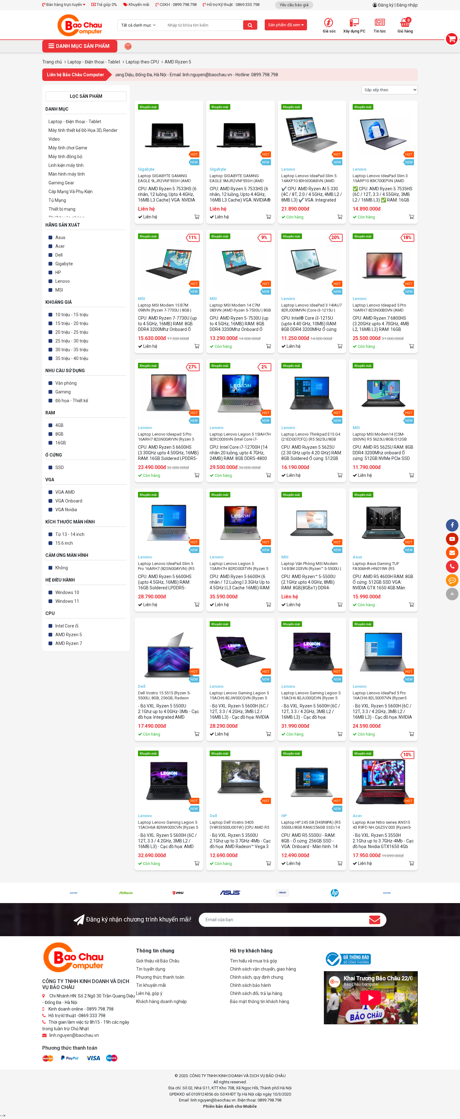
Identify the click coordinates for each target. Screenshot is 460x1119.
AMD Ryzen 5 (68, 634)
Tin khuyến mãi (151, 985)
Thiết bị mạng (62, 209)
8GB (59, 434)
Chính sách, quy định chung (256, 977)
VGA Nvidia (66, 509)
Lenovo (62, 281)
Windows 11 (67, 601)
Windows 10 (67, 592)
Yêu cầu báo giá (294, 4)
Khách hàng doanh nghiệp (161, 1001)
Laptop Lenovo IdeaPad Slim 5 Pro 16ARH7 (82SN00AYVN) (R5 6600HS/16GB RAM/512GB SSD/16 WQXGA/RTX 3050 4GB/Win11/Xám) (166, 566)
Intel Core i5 (67, 625)
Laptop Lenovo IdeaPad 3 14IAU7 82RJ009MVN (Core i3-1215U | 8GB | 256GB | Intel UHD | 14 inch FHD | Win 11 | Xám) (311, 308)
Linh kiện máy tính (66, 165)
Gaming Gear (61, 182)
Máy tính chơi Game (68, 147)
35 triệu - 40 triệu (71, 358)
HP (58, 272)
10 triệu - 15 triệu (71, 314)
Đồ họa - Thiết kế (71, 400)
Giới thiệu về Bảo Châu (157, 960)
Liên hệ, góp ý (149, 993)
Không (61, 567)
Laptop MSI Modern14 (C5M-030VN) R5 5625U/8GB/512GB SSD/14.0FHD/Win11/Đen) (380, 437)
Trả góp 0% (106, 4)
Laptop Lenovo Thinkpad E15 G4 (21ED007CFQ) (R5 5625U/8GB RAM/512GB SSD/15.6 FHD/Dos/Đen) (311, 437)
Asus (60, 237)
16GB (60, 442)
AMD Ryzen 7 (68, 643)
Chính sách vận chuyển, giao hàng (263, 969)
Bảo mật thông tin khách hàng (259, 1001)
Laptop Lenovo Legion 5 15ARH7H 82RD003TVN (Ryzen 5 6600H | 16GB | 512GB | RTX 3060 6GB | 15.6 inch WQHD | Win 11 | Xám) (239, 566)
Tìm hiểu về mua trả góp (253, 960)
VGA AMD (65, 492)
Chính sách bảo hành (250, 985)
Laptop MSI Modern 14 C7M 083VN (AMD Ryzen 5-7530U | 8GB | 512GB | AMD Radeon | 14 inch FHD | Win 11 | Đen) (240, 308)
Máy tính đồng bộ (65, 156)
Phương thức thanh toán (160, 977)
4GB (59, 425)
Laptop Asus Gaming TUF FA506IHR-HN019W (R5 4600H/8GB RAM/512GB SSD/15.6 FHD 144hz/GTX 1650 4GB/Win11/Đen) (381, 566)
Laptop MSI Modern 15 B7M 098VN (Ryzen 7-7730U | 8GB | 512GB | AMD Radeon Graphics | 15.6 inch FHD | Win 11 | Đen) (167, 308)
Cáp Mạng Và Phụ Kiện (71, 191)
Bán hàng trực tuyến (64, 4)
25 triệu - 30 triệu (71, 340)
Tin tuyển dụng (150, 969)
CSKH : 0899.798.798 (178, 4)
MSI (59, 289)
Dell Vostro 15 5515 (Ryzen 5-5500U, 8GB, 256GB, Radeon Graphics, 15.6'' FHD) (164, 696)
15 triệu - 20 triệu (71, 323)
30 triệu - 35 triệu (71, 349)
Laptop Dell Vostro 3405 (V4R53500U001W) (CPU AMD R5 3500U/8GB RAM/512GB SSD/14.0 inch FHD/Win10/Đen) (239, 825)
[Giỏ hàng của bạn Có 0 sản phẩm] (451, 39)
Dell (59, 254)
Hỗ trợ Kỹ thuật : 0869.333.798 (232, 4)
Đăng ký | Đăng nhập (398, 4)
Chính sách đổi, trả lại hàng (256, 993)
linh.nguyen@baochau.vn (74, 1035)
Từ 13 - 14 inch (69, 534)
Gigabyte (64, 263)
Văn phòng (66, 383)
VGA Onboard (68, 500)
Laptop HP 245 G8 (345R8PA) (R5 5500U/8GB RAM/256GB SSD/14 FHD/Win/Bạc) (310, 825)
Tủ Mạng (57, 200)
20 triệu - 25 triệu (71, 332)
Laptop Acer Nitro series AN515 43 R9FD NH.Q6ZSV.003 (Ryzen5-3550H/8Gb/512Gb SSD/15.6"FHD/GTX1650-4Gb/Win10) (382, 825)
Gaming (63, 391)
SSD (59, 467)
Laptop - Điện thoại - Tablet (75, 121)
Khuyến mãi (138, 4)
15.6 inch (64, 543)
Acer (60, 246)
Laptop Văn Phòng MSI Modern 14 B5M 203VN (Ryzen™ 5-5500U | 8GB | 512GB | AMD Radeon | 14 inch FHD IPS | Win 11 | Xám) (311, 566)
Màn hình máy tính (67, 174)
